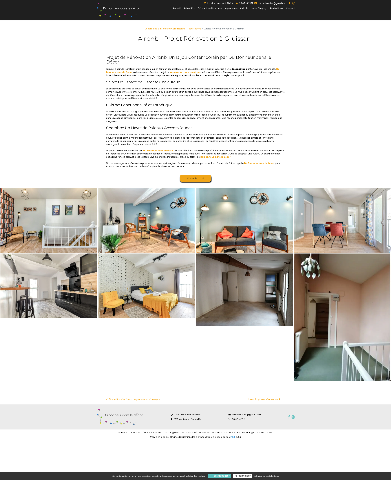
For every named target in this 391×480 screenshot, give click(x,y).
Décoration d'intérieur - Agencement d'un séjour (134, 399)
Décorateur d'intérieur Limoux (145, 432)
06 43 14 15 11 (238, 419)
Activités (122, 432)
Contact (290, 8)
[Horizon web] (232, 437)
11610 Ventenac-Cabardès (187, 419)
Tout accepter (221, 476)
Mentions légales (159, 436)
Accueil (177, 8)
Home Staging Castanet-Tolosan (255, 432)
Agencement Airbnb (236, 8)
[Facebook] (289, 3)
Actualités (189, 8)
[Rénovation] (48, 220)
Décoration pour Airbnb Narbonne (216, 432)
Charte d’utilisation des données (188, 436)
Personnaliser (242, 476)
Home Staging (258, 8)
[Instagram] (293, 3)
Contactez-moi (195, 178)
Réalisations (276, 8)
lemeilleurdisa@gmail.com (272, 3)
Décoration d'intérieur (210, 8)
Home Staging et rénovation (263, 399)
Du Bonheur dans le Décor (158, 150)
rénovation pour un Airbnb (185, 72)
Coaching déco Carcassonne (179, 432)
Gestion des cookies (218, 436)
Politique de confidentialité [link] (266, 476)
